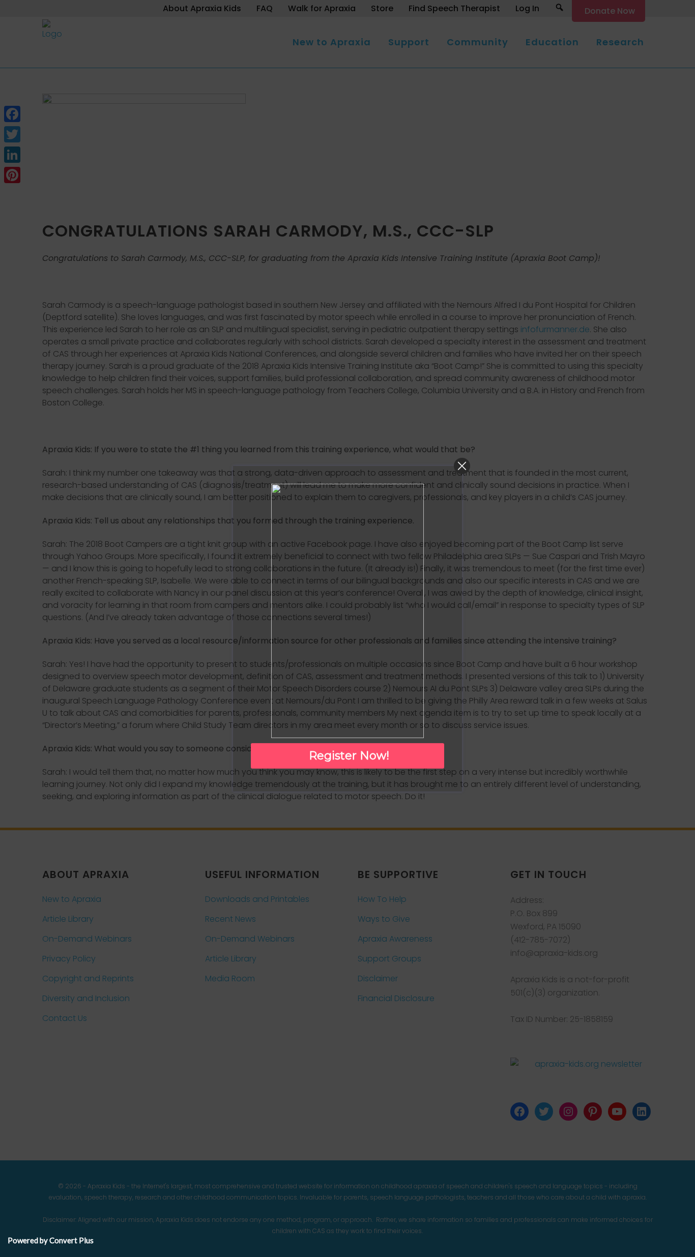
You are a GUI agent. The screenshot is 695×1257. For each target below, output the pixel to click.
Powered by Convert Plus (51, 1240)
